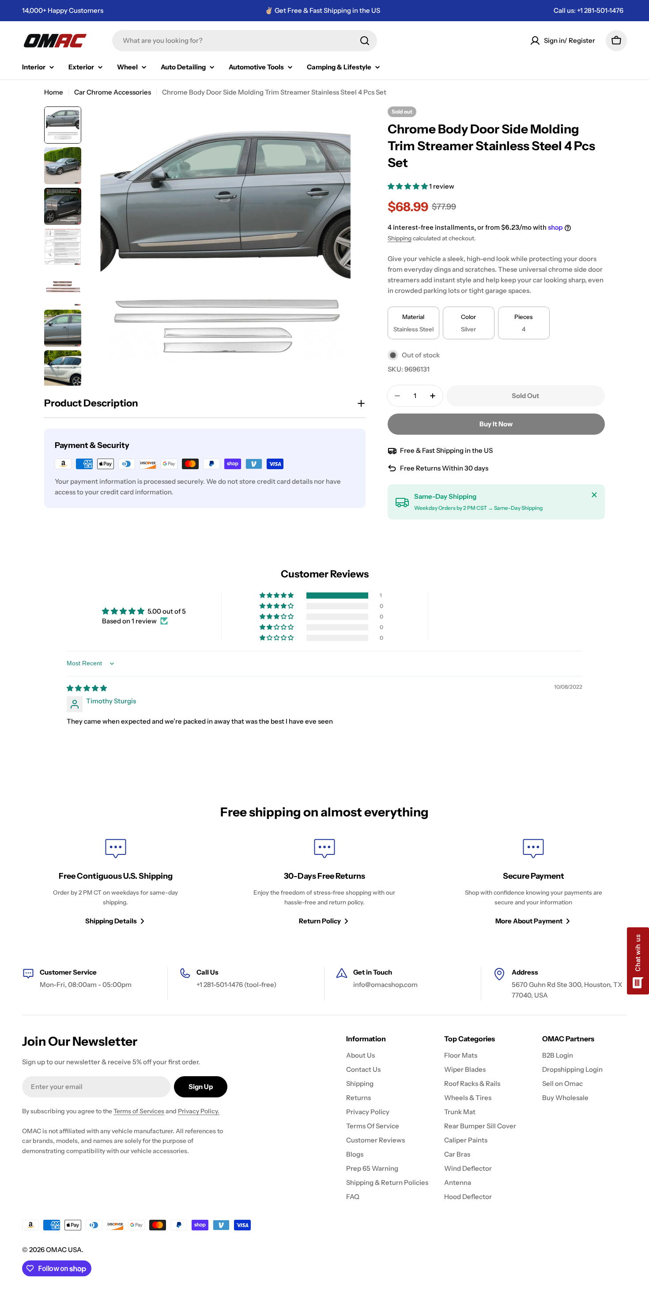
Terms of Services (138, 1111)
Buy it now (496, 424)
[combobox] (244, 40)
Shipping (399, 238)
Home (53, 92)
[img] (87, 688)
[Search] (364, 40)
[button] (408, 186)
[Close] (594, 494)
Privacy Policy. (198, 1111)
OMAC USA (64, 1249)
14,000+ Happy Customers (62, 10)
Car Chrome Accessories (112, 92)
